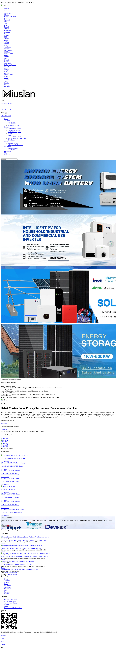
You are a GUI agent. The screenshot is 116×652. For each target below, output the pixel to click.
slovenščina (7, 30)
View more (4, 423)
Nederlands (7, 13)
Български (7, 63)
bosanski (6, 27)
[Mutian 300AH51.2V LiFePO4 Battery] (13, 463)
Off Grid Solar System (14, 128)
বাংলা (5, 71)
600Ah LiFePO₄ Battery (8, 489)
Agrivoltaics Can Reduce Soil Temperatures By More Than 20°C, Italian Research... (25, 556)
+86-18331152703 (6, 109)
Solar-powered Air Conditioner (17, 138)
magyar (6, 10)
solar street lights (12, 143)
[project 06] (4, 446)
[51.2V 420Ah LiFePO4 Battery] (10, 494)
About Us (7, 120)
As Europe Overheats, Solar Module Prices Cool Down (17, 564)
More (2, 528)
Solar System (11, 149)
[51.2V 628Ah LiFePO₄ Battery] (10, 478)
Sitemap (6, 593)
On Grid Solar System (14, 132)
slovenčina (7, 86)
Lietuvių (6, 56)
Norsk (6, 68)
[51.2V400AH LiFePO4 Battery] (10, 502)
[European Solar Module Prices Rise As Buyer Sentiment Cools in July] (21, 545)
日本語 (6, 28)
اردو (5, 58)
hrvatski (6, 18)
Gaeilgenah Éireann (10, 16)
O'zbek (6, 25)
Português (7, 76)
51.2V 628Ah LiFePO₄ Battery (10, 481)
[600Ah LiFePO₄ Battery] (8, 486)
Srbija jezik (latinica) (10, 65)
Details (3, 543)
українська (7, 47)
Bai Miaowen (8, 50)
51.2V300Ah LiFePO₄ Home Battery (11, 512)
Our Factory (11, 122)
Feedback (7, 154)
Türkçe (6, 81)
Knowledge (7, 146)
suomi (6, 55)
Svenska (6, 61)
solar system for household (15, 145)
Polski (6, 45)
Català (6, 40)
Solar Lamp (11, 140)
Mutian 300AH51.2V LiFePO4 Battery (12, 466)
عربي (6, 11)
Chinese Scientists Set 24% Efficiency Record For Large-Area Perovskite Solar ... (24, 540)
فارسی (6, 79)
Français (6, 43)
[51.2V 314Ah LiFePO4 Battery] (10, 470)
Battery (10, 135)
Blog (5, 153)
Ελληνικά (7, 48)
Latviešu (6, 35)
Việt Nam (7, 52)
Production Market (13, 125)
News (6, 141)
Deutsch (6, 60)
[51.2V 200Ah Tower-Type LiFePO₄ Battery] (14, 455)
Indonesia (7, 32)
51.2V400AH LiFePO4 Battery (10, 505)
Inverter (10, 133)
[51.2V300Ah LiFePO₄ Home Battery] (12, 509)
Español (6, 83)
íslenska (6, 15)
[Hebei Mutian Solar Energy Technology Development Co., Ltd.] (19, 99)
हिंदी (5, 33)
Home (6, 119)
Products (6, 127)
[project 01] (4, 438)
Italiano (6, 66)
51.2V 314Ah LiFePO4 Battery (10, 474)
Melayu (6, 70)
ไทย (5, 23)
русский (6, 73)
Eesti (5, 21)
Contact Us (7, 151)
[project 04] (4, 443)
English (6, 8)
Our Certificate (12, 124)
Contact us (4, 429)
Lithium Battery (16, 137)
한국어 (6, 38)
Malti (5, 37)
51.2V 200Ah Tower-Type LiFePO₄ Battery (13, 458)
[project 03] (4, 441)
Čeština (6, 42)
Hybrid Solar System (14, 130)
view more (5, 461)
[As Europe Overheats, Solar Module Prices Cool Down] (17, 561)
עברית (6, 84)
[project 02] (4, 440)
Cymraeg (7, 20)
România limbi (8, 74)
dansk (6, 78)
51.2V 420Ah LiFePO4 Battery (10, 497)
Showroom (7, 589)
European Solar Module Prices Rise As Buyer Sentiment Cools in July (21, 548)
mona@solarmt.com (6, 103)
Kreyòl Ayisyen (8, 53)
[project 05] (4, 445)
